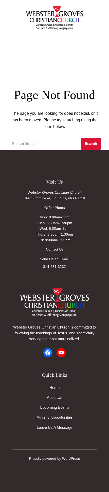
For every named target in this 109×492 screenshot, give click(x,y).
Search (91, 144)
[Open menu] (54, 40)
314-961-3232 (54, 267)
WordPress (71, 458)
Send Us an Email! (54, 259)
